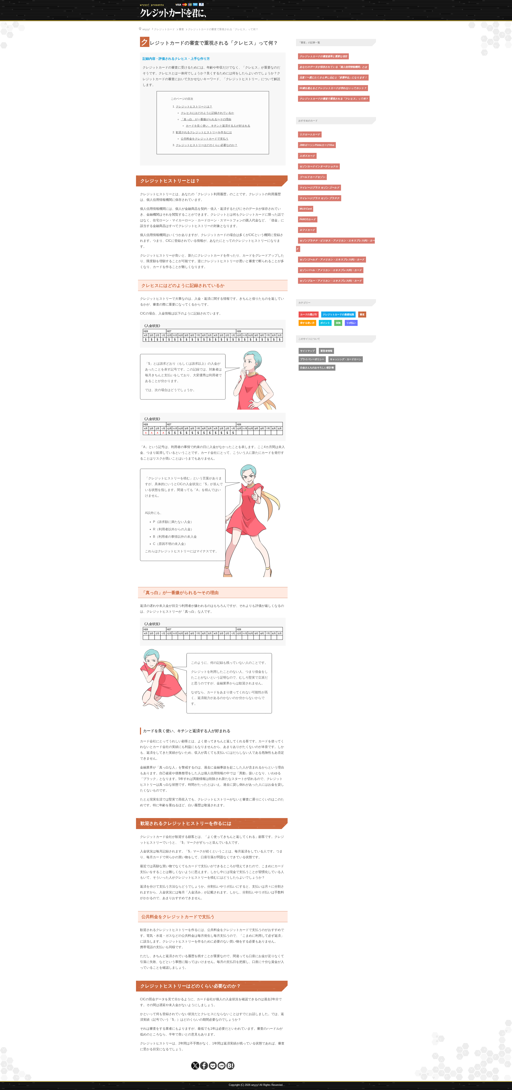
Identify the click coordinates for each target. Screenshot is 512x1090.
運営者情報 (326, 350)
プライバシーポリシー (312, 359)
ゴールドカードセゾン (312, 177)
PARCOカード (308, 219)
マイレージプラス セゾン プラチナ (320, 198)
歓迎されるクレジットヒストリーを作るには (204, 132)
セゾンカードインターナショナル (319, 166)
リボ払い (351, 323)
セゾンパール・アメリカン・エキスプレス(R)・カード (331, 270)
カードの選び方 (308, 314)
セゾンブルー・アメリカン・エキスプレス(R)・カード (331, 280)
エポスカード (307, 155)
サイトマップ (307, 350)
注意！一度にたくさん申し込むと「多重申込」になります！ (333, 77)
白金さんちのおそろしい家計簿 (317, 367)
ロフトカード (307, 230)
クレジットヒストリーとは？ (194, 106)
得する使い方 (307, 323)
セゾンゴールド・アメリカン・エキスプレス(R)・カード (332, 259)
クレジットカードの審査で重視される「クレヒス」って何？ (334, 98)
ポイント (325, 323)
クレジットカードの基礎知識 (338, 314)
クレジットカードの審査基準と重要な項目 (323, 56)
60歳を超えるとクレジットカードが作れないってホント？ (333, 88)
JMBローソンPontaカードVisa (317, 145)
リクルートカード (310, 134)
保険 (338, 323)
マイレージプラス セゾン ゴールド (319, 187)
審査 (362, 314)
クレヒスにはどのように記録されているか (207, 112)
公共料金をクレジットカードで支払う (204, 138)
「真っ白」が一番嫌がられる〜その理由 (206, 119)
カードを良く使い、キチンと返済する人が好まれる (218, 125)
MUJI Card (306, 208)
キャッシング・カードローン (345, 359)
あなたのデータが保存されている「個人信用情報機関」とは (333, 67)
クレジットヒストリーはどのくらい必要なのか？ (206, 145)
